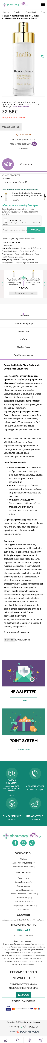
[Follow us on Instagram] (23, 843)
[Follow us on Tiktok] (32, 843)
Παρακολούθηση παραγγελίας (35, 808)
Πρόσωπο (16, 260)
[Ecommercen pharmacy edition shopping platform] (23, 1031)
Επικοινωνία (23, 878)
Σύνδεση (23, 859)
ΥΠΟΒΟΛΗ (36, 230)
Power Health (31, 12)
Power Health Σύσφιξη (24, 254)
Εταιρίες (17, 12)
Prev (1, 196)
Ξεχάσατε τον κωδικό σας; (23, 866)
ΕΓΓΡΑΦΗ (23, 701)
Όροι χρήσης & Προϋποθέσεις (23, 905)
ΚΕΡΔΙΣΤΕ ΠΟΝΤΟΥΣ (23, 749)
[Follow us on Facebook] (15, 843)
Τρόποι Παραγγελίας (23, 890)
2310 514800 (23, 929)
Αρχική (6, 12)
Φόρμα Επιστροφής (23, 882)
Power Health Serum (10, 251)
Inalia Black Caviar (26, 239)
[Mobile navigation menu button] (43, 4)
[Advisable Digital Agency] (23, 1026)
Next (45, 196)
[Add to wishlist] (42, 57)
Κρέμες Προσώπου (30, 262)
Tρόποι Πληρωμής (23, 897)
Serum (24, 260)
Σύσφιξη (18, 262)
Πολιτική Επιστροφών (23, 901)
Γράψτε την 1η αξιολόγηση (13, 182)
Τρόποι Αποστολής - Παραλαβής (23, 893)
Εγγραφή (23, 994)
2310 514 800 (12, 808)
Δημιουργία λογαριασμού (24, 863)
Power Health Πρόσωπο (31, 248)
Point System (23, 909)
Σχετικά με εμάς (23, 886)
